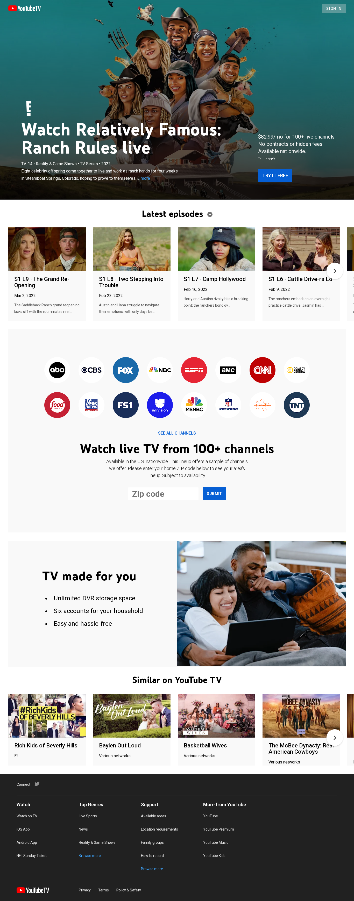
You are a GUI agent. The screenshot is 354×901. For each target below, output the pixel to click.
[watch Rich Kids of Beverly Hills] (47, 716)
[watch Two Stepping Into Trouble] (132, 249)
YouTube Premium (218, 829)
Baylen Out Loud (120, 745)
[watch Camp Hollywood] (216, 249)
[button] (335, 271)
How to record (152, 856)
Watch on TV (27, 816)
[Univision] (160, 405)
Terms (103, 890)
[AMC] (228, 370)
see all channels (177, 433)
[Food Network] (57, 405)
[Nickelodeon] (262, 405)
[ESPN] (194, 370)
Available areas (153, 816)
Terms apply (266, 158)
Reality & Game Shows (97, 842)
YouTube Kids (214, 856)
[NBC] (160, 370)
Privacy (85, 890)
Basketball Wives (205, 745)
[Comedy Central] (297, 370)
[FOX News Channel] (91, 405)
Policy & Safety (128, 890)
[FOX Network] (126, 370)
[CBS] (91, 370)
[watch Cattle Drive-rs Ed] (301, 249)
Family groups (152, 842)
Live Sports (88, 816)
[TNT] (297, 405)
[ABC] (57, 370)
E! (16, 755)
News (83, 829)
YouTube (210, 816)
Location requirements (159, 829)
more (145, 178)
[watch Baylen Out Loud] (132, 716)
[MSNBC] (194, 405)
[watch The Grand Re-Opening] (47, 249)
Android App (27, 842)
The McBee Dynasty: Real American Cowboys (301, 748)
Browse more (90, 856)
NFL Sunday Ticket (32, 856)
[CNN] (262, 370)
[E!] (28, 108)
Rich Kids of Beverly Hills (45, 745)
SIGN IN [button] (334, 8)
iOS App (23, 829)
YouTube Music (215, 842)
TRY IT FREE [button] (275, 175)
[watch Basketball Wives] (216, 716)
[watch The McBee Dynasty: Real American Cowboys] (301, 716)
